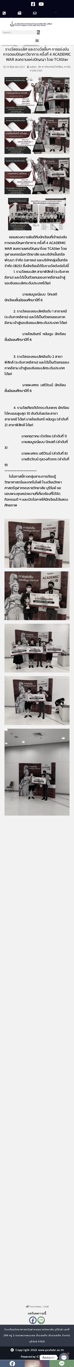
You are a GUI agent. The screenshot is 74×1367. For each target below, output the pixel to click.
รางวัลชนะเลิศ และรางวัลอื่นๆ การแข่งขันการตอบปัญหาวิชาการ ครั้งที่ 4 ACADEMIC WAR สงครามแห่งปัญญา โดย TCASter (37, 54)
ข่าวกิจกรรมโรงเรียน (52, 66)
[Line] (41, 1320)
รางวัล (67, 66)
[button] (37, 40)
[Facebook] (33, 1320)
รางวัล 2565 (36, 70)
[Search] (38, 32)
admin (33, 66)
